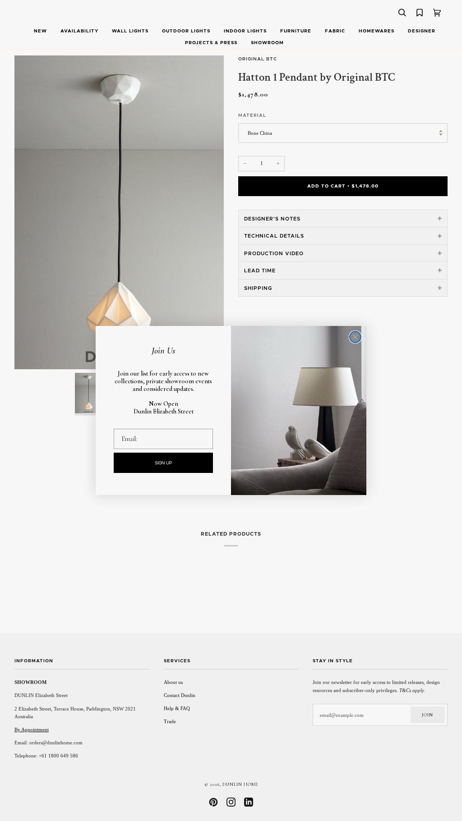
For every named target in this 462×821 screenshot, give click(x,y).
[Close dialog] (355, 337)
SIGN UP (163, 463)
